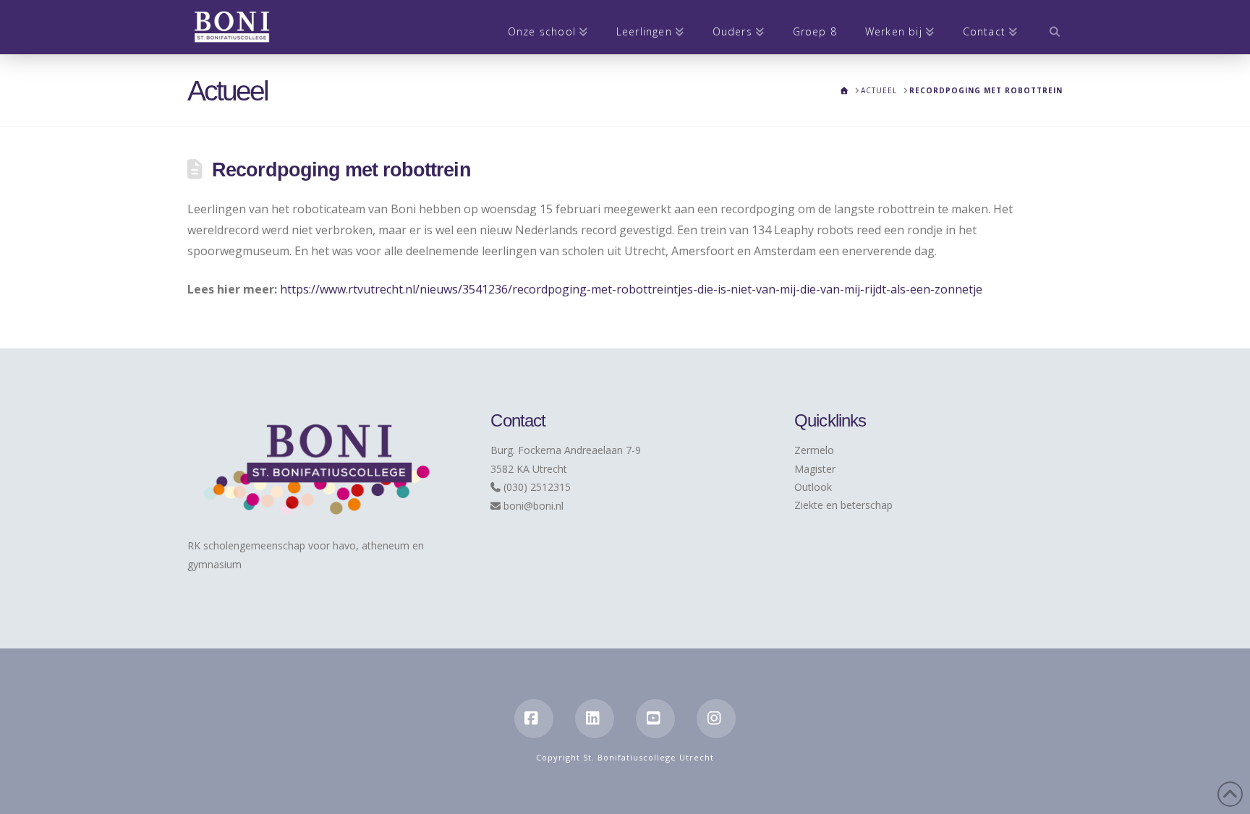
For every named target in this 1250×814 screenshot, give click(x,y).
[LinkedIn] (594, 718)
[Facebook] (533, 718)
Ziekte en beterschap (843, 505)
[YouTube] (655, 718)
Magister (815, 469)
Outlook (813, 487)
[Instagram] (716, 718)
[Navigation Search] (1047, 27)
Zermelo (814, 450)
